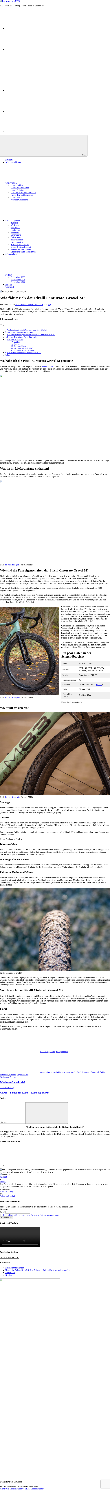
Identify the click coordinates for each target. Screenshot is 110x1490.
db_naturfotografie (12, 565)
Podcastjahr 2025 (18, 280)
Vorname (4, 1209)
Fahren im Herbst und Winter (24, 350)
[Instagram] (25, 28)
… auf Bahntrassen (19, 190)
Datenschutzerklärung (14, 1268)
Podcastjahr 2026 (18, 282)
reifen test (4, 1075)
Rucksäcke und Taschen (21, 249)
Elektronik (15, 227)
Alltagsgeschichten (13, 162)
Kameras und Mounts (20, 244)
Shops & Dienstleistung (21, 247)
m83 (68, 1072)
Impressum (10, 1272)
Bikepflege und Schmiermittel (23, 252)
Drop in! (9, 160)
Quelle (99, 684)
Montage (17, 342)
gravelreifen (45, 1072)
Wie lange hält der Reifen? (23, 348)
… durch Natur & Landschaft (23, 192)
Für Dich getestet (12, 220)
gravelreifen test (58, 1072)
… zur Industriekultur (20, 188)
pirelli (73, 1072)
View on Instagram (8, 1191)
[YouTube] (25, 49)
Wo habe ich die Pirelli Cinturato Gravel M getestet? (27, 330)
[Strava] (25, 90)
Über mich (9, 287)
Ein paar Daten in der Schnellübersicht (22, 337)
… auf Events (16, 197)
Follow (3, 1182)
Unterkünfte (16, 235)
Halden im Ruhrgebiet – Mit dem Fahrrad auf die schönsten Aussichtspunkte (37, 1270)
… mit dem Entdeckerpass (22, 195)
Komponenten (17, 242)
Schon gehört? (11, 254)
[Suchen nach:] (12, 1122)
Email (2, 1212)
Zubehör (14, 223)
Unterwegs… (11, 183)
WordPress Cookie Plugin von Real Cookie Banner (21, 1489)
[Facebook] (25, 70)
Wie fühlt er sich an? (15, 339)
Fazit (9, 355)
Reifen (102, 1072)
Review (12, 1075)
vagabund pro (22, 1075)
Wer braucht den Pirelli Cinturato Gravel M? (24, 353)
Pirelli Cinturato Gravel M (88, 1072)
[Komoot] (25, 111)
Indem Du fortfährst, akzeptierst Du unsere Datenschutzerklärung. (31, 1215)
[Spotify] (25, 132)
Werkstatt (15, 225)
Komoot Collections (19, 200)
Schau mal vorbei (7, 1196)
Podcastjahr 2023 (18, 277)
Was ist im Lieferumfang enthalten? (20, 332)
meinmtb (3, 1177)
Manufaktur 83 (48, 366)
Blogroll (8, 284)
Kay (49, 304)
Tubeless (17, 344)
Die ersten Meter (20, 346)
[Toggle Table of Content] (2, 325)
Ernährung (15, 230)
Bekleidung (16, 232)
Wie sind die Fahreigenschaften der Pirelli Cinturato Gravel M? (31, 335)
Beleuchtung (16, 237)
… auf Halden (17, 185)
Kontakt (8, 1275)
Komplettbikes (17, 240)
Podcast (8, 275)
